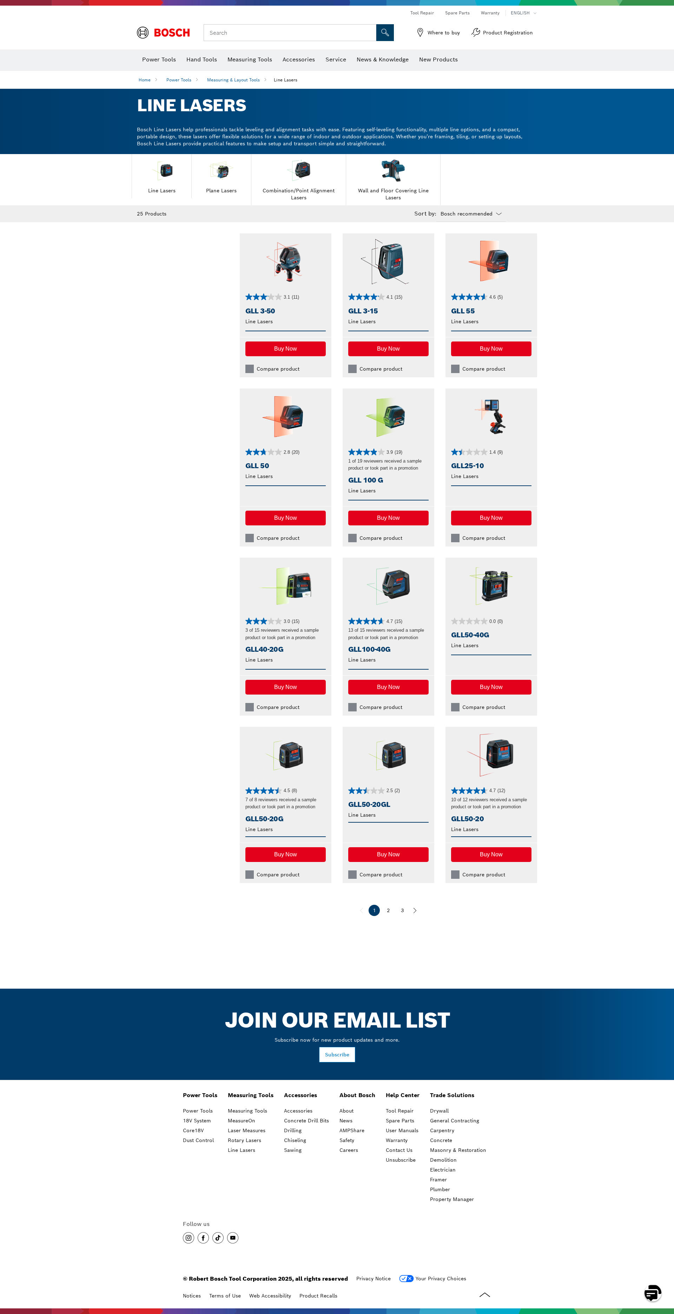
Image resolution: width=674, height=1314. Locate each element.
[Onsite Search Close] (370, 32)
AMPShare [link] (351, 1130)
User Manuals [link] (402, 1130)
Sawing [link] (293, 1150)
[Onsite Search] (385, 32)
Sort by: (425, 213)
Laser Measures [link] (246, 1130)
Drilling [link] (293, 1130)
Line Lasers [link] (241, 1150)
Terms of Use (225, 1296)
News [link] (345, 1120)
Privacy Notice (373, 1278)
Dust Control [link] (198, 1140)
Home (145, 79)
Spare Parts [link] (400, 1120)
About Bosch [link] (357, 1095)
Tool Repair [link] (400, 1111)
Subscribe (337, 1054)
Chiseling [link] (295, 1140)
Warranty (490, 12)
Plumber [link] (440, 1189)
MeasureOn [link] (241, 1120)
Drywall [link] (439, 1111)
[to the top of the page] (663, 1272)
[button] (285, 348)
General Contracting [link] (454, 1120)
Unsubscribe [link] (401, 1160)
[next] (415, 910)
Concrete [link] (441, 1140)
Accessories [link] (300, 1095)
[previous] (361, 910)
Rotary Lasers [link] (244, 1140)
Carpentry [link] (442, 1130)
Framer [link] (438, 1179)
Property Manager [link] (452, 1199)
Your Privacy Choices (441, 1278)
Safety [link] (346, 1140)
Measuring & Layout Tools (233, 79)
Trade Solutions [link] (452, 1095)
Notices (192, 1296)
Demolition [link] (443, 1160)
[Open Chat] (653, 1293)
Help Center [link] (402, 1095)
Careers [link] (348, 1150)
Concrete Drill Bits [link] (306, 1120)
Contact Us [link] (399, 1150)
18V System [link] (197, 1120)
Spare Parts (457, 12)
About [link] (346, 1111)
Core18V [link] (193, 1130)
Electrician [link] (443, 1170)
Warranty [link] (397, 1140)
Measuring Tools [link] (250, 1095)
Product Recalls (318, 1296)
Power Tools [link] (200, 1095)
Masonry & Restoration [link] (458, 1150)
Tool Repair (422, 12)
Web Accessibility (270, 1296)
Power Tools (178, 79)
